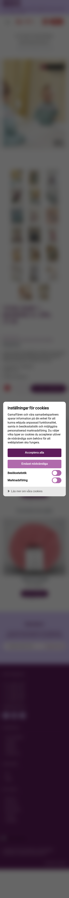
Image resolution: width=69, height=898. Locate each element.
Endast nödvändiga (34, 463)
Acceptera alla (34, 452)
